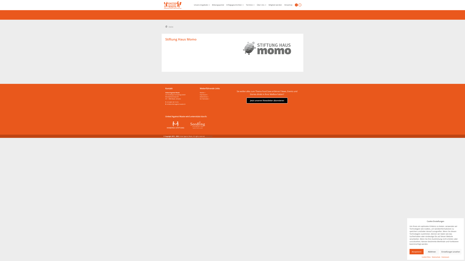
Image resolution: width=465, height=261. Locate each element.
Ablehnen (432, 251)
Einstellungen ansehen (450, 251)
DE (296, 5)
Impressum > (204, 95)
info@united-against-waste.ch (176, 104)
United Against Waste (173, 5)
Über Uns (261, 5)
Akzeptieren (417, 251)
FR (300, 5)
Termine (249, 5)
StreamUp (288, 5)
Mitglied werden (275, 5)
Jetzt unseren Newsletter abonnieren (267, 100)
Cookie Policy (426, 257)
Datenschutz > (204, 97)
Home (171, 26)
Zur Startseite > (204, 99)
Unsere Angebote (201, 5)
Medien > (203, 93)
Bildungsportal (218, 5)
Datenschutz (436, 257)
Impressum (445, 257)
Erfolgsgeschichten (234, 5)
